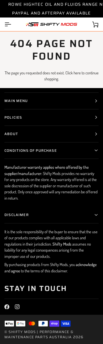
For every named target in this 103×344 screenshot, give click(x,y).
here (77, 72)
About (11, 134)
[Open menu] (12, 24)
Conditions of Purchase (30, 150)
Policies (13, 117)
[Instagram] (17, 306)
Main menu (16, 101)
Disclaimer (16, 215)
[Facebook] (6, 306)
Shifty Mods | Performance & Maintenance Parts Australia (39, 334)
